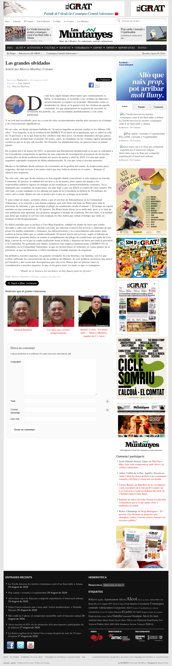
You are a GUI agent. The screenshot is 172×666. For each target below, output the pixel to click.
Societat (65, 47)
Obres (123, 620)
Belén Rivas (94, 603)
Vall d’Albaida (43, 21)
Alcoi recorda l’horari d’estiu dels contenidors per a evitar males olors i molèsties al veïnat (142, 502)
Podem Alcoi (103, 624)
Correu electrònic (15, 411)
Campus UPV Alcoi (108, 603)
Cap (20, 83)
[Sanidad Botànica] (23, 311)
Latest (124, 106)
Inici (7, 21)
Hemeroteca (95, 585)
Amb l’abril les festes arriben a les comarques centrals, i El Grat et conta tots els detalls (143, 477)
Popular (141, 107)
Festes (142, 47)
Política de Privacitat (25, 662)
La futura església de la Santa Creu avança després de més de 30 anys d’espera (44, 634)
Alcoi (19, 47)
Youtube (31, 645)
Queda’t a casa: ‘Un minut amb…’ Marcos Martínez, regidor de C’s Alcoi (94, 333)
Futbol (109, 616)
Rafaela (123, 499)
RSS (83, 657)
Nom (13, 401)
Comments (158, 107)
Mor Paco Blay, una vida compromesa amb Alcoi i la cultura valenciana (141, 464)
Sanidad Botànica (23, 329)
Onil (134, 620)
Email (97, 85)
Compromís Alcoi (123, 607)
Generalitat (126, 616)
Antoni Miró (155, 599)
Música (105, 620)
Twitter (20, 645)
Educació (117, 612)
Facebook (91, 85)
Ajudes (100, 599)
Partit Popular (152, 620)
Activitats (33, 47)
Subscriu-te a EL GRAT (29, 53)
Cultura (50, 47)
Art (161, 599)
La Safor (57, 21)
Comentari (16, 361)
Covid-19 (103, 612)
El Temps (11, 53)
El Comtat (28, 21)
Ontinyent (141, 620)
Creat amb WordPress (138, 662)
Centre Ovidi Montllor (127, 603)
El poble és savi (131, 612)
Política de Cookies (42, 662)
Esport (97, 47)
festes (104, 616)
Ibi (151, 616)
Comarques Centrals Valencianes (61, 53)
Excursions (158, 612)
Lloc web (15, 418)
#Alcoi (93, 599)
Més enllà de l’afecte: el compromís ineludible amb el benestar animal (44, 615)
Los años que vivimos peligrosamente (58, 331)
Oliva (130, 620)
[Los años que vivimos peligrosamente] (58, 311)
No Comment (135, 127)
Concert (136, 608)
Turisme (133, 624)
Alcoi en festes (143, 599)
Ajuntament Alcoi (115, 599)
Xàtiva (149, 624)
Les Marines (83, 21)
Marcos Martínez (21, 86)
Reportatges (126, 47)
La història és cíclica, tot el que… (131, 36)
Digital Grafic (163, 662)
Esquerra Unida (147, 612)
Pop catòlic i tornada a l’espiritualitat (132, 30)
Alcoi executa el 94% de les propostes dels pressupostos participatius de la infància (46, 626)
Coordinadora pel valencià (148, 608)
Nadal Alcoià (114, 620)
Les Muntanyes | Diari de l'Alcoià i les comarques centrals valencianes (130, 657)
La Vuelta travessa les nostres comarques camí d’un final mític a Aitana (39, 33)
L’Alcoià (16, 21)
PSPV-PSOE (114, 624)
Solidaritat (124, 624)
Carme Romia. (126, 484)
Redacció (22, 80)
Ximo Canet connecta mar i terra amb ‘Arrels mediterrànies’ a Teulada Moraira (44, 608)
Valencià (141, 624)
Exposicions (95, 616)
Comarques (82, 47)
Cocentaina (143, 603)
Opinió (110, 47)
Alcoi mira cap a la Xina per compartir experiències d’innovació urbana (139, 154)
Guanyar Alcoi (140, 616)
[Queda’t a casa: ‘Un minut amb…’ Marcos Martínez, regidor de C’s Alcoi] (94, 311)
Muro (99, 620)
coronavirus (94, 611)
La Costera (69, 21)
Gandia (117, 616)
